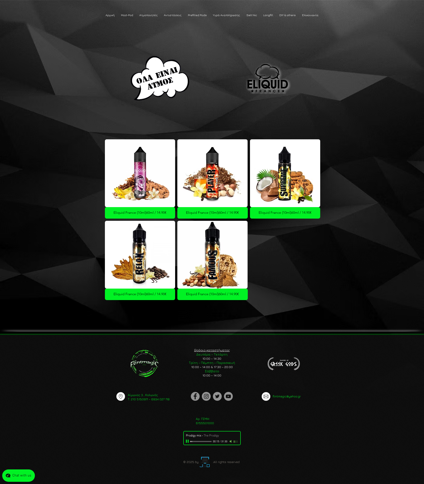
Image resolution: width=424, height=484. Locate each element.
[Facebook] (195, 396)
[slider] (236, 442)
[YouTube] (228, 396)
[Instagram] (206, 396)
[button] (127, 15)
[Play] (187, 441)
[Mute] (231, 441)
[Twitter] (217, 396)
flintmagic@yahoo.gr (287, 396)
